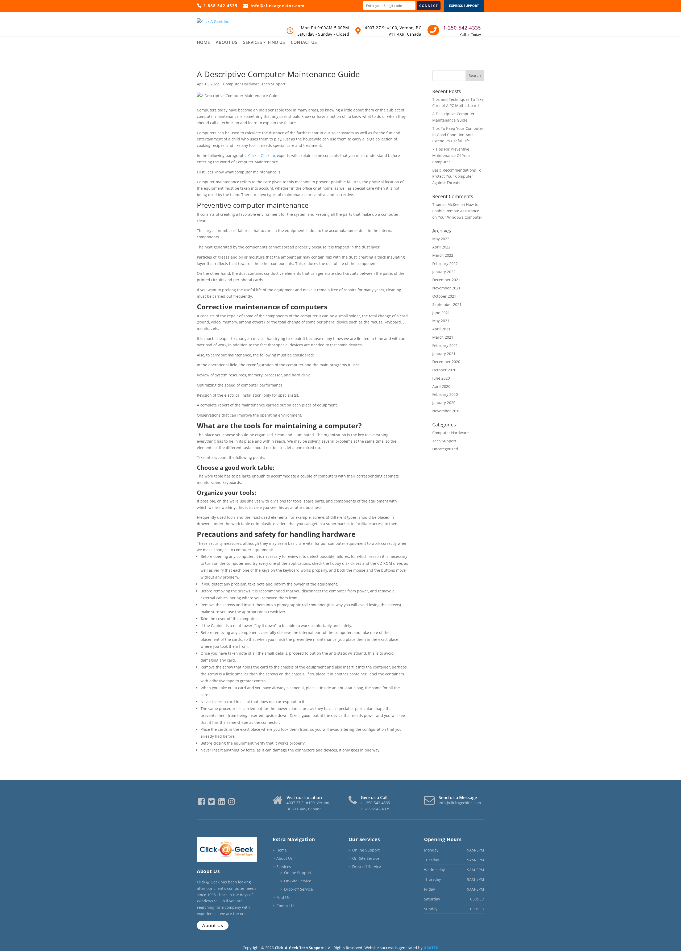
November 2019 (446, 410)
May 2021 (440, 320)
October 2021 (444, 296)
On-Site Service (297, 880)
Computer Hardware (241, 83)
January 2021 (443, 353)
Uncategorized (445, 448)
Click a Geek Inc (262, 155)
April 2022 (441, 247)
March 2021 (442, 337)
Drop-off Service (298, 889)
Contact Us (304, 42)
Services (252, 42)
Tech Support (273, 83)
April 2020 (441, 386)
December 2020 (446, 361)
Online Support (298, 872)
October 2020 (444, 369)
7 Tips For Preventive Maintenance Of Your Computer (451, 155)
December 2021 (446, 279)
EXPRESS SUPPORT (464, 5)
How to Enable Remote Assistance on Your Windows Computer (457, 211)
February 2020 (445, 394)
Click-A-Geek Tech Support (299, 947)
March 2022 (442, 255)
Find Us (276, 42)
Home (203, 42)
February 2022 (445, 263)
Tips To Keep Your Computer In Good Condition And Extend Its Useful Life (457, 135)
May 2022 (440, 238)
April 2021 (441, 328)
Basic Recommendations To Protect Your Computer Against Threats (456, 176)
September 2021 (447, 304)
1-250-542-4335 (462, 27)
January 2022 (443, 271)
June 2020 (441, 378)
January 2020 (443, 402)
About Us (226, 42)
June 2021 (441, 312)
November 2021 (446, 287)
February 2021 (445, 345)
